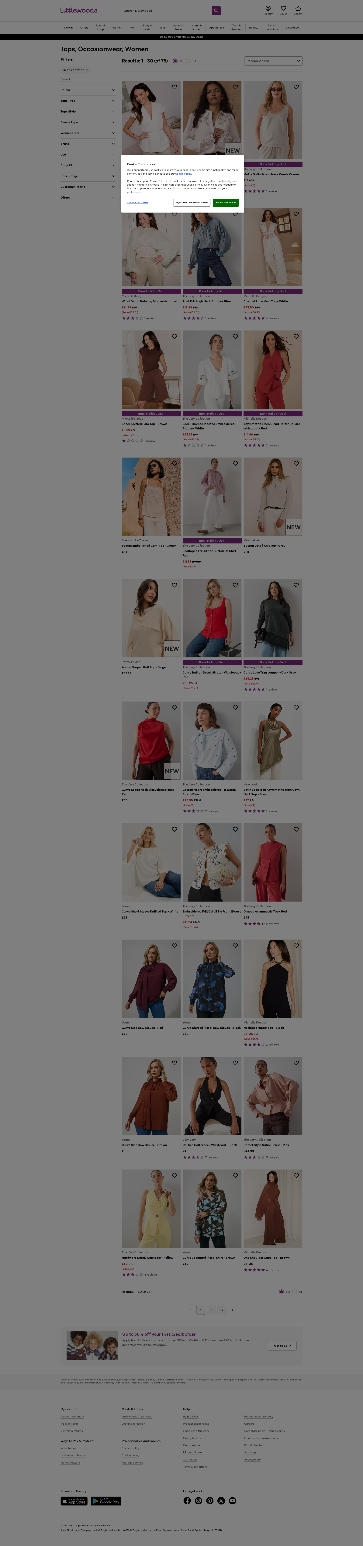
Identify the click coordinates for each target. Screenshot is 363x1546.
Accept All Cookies (226, 202)
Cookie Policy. (183, 174)
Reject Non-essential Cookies (192, 202)
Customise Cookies (137, 202)
